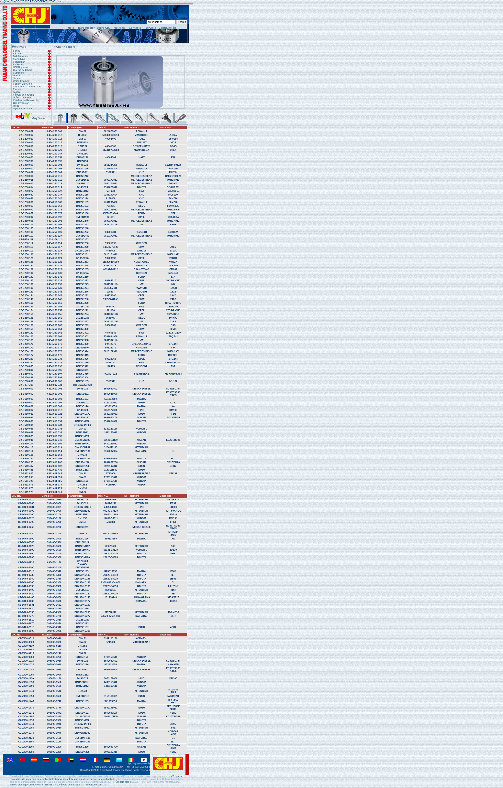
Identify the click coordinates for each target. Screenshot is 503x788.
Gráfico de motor (22, 97)
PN (50, 784)
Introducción (86, 27)
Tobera (17, 92)
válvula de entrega (69, 784)
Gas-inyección (21, 103)
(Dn (27, 784)
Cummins (18, 72)
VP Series (18, 64)
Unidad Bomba (21, 81)
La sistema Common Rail (27, 86)
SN (46, 784)
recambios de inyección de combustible (32, 779)
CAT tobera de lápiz (92, 784)
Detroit (17, 75)
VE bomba (18, 53)
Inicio (70, 27)
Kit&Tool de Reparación (26, 100)
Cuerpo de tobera (22, 70)
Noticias (119, 27)
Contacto (135, 27)
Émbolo (17, 89)
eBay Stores (39, 118)
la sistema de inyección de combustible (92, 779)
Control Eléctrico (22, 83)
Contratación (166, 27)
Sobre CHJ (103, 27)
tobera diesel (62, 779)
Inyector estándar (23, 108)
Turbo (16, 105)
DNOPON (35, 784)
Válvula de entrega (23, 94)
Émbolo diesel (123, 782)
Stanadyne (19, 59)
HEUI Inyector (20, 67)
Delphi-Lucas (20, 56)
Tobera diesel (17, 784)
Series (16, 50)
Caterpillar (19, 61)
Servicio (150, 27)
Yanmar (17, 78)
